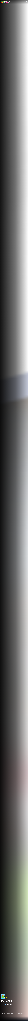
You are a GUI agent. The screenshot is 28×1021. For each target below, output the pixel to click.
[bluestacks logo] (5, 2)
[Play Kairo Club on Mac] (14, 1009)
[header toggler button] (26, 2)
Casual (3, 1004)
